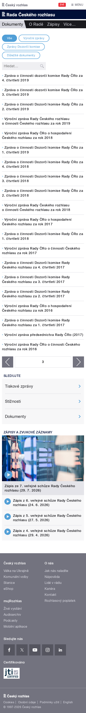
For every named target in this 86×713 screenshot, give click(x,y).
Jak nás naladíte (56, 571)
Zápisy (53, 24)
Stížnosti (13, 401)
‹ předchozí (7, 362)
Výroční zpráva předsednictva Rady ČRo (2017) (43, 335)
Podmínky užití (49, 702)
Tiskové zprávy (19, 386)
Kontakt (50, 595)
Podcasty (11, 620)
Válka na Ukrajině (16, 571)
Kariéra (50, 589)
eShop (8, 589)
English (68, 702)
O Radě (36, 24)
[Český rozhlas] (15, 5)
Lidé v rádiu (53, 583)
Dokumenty (15, 416)
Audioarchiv (12, 614)
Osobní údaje (27, 702)
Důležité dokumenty (21, 55)
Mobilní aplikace (15, 626)
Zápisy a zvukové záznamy (28, 432)
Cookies (8, 702)
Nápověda (52, 577)
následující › (78, 362)
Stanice (9, 583)
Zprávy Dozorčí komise (23, 47)
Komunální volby (16, 577)
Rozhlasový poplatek (60, 601)
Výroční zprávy (33, 38)
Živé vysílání (13, 609)
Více (70, 24)
